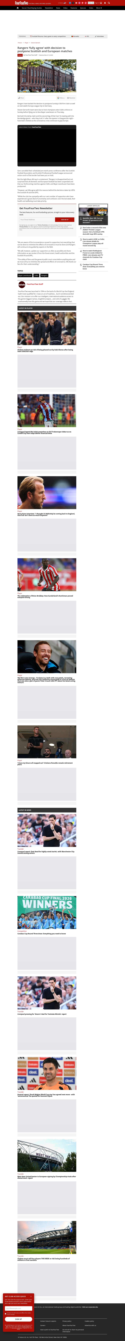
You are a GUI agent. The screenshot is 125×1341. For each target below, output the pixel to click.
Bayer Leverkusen (24, 275)
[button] (109, 3)
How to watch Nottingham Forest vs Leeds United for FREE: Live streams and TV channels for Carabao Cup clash (93, 255)
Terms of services (43, 225)
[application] (46, 145)
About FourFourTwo (68, 1325)
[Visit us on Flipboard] (82, 3)
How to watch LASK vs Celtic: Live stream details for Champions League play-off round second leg (94, 242)
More (98, 8)
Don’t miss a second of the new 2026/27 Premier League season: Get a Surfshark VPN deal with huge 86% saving (94, 231)
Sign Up (18, 1319)
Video (65, 8)
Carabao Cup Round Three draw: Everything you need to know (93, 267)
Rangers (44, 275)
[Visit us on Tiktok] (85, 3)
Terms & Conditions (17, 1328)
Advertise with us (90, 1325)
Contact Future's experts (48, 1321)
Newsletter (49, 8)
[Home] (17, 8)
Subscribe (91, 3)
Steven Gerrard (35, 43)
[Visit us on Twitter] (73, 3)
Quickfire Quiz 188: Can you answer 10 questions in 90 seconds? (93, 220)
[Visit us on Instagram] (79, 3)
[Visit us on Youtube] (76, 3)
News (58, 8)
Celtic (36, 275)
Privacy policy (66, 1321)
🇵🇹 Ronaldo (75, 36)
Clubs (91, 8)
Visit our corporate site (90, 1307)
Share (22, 98)
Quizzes (83, 8)
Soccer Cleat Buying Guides (32, 8)
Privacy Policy (25, 1326)
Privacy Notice (23, 227)
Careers (42, 1325)
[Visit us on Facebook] (70, 3)
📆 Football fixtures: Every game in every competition (48, 36)
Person (20, 43)
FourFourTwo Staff (31, 55)
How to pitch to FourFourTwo (49, 1330)
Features (74, 8)
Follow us (62, 98)
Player (26, 43)
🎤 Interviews (99, 36)
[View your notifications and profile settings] (105, 3)
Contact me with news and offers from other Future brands (19, 1313)
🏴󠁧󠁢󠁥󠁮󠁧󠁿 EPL (87, 36)
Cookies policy (89, 1321)
